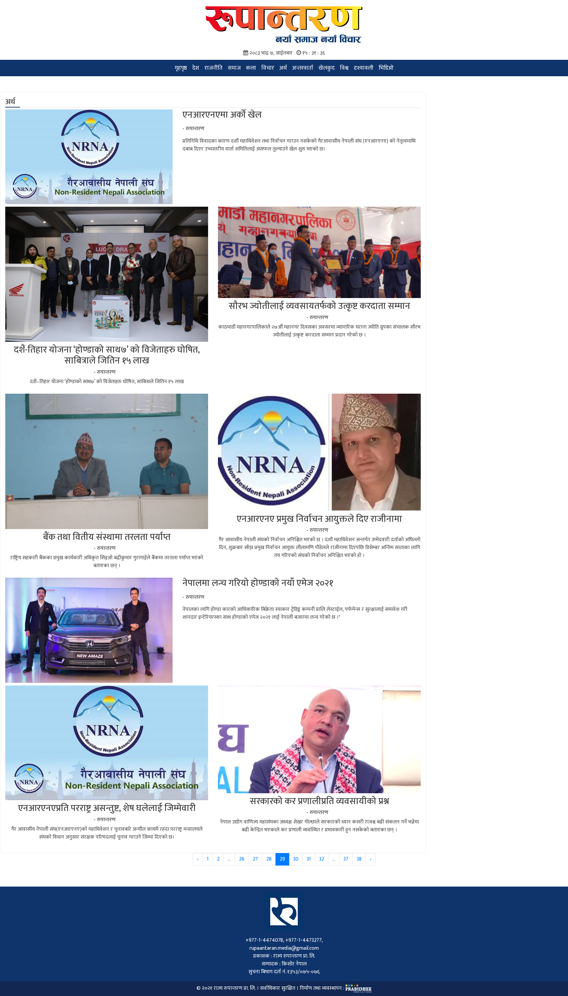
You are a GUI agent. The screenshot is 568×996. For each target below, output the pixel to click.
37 (345, 859)
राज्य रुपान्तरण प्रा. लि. (234, 988)
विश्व (344, 68)
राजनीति (213, 68)
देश (195, 68)
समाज (234, 68)
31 (309, 859)
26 (242, 859)
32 (321, 859)
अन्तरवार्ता (302, 68)
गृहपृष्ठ (181, 68)
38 (359, 859)
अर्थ (283, 68)
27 (255, 859)
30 (295, 859)
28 (269, 859)
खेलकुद (327, 68)
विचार (267, 68)
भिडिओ (386, 68)
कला (251, 68)
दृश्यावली (363, 68)
